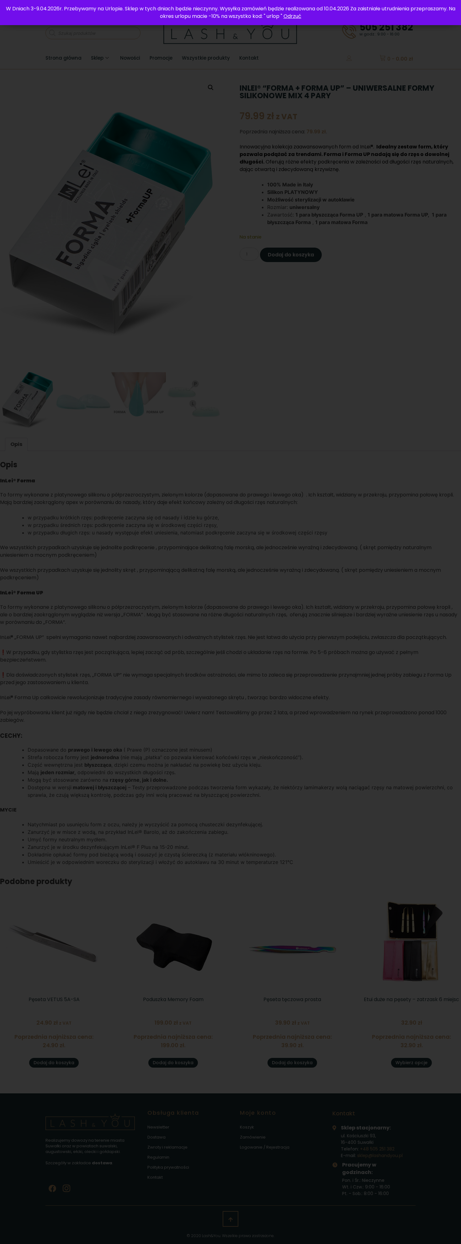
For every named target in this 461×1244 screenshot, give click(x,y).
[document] (230, 622)
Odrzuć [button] (292, 16)
